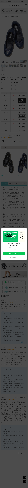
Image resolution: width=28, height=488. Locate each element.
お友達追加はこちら (14, 253)
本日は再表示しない (14, 257)
